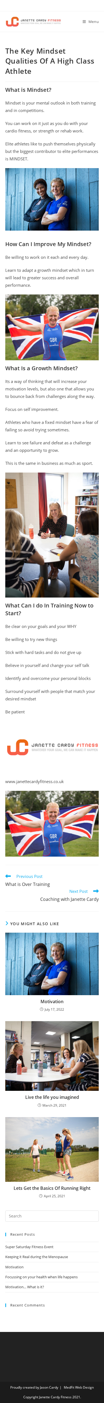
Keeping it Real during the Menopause (36, 1256)
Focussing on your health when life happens (41, 1276)
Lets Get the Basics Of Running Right (52, 1188)
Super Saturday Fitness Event (29, 1246)
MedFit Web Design (79, 1387)
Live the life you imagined (52, 1097)
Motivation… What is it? (24, 1286)
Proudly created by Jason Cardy (34, 1387)
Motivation (52, 1001)
